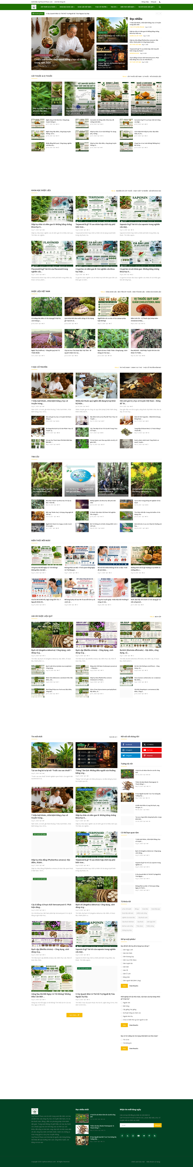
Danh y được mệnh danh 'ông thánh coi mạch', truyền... (146, 441)
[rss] (154, 1135)
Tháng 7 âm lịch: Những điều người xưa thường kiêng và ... (111, 64)
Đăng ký (153, 2)
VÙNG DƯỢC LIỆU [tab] (111, 292)
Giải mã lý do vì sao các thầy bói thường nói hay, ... (148, 525)
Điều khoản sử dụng (153, 1162)
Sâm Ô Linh (127, 974)
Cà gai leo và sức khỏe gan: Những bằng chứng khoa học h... (139, 270)
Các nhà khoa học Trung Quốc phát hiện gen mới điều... (79, 490)
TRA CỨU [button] (113, 7)
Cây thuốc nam (142, 917)
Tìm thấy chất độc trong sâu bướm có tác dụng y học (147, 513)
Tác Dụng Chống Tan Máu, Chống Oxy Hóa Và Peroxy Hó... (45, 490)
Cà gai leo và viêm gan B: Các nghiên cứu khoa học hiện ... (95, 270)
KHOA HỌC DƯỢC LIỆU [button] (66, 7)
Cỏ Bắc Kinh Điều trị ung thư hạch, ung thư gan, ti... (147, 806)
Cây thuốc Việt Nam (128, 922)
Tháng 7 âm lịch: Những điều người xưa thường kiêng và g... (95, 771)
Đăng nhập (145, 2)
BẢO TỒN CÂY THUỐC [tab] (124, 292)
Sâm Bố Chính (127, 953)
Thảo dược (140, 926)
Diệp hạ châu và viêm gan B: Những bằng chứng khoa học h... (51, 225)
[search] (160, 7)
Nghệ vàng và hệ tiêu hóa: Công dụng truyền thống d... (57, 121)
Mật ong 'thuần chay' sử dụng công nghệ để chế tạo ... (59, 513)
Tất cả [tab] (124, 76)
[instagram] (133, 1135)
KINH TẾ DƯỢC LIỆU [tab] (138, 292)
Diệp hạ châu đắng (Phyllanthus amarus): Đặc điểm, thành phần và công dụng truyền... (144, 41)
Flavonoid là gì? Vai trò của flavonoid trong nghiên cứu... (49, 270)
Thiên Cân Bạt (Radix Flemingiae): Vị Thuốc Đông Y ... (146, 783)
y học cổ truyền (126, 909)
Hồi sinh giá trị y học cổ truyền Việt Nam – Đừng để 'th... (140, 402)
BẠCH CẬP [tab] (158, 616)
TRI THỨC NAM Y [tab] (125, 367)
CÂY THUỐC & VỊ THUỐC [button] (48, 7)
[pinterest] (149, 1135)
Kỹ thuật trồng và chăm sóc (132, 1013)
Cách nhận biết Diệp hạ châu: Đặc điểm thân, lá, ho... (146, 132)
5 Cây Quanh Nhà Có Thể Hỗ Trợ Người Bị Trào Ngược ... (148, 875)
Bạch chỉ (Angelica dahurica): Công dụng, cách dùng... (148, 852)
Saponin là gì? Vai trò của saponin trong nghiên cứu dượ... (140, 225)
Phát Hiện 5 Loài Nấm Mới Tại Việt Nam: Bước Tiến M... (112, 490)
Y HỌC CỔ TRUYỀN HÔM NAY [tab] (152, 367)
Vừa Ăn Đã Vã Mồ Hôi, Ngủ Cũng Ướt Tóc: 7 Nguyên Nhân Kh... (46, 600)
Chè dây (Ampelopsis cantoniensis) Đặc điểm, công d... (146, 690)
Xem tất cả (112, 737)
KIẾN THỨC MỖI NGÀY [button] (127, 7)
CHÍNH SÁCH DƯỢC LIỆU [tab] (153, 292)
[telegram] (144, 1135)
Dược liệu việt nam (127, 913)
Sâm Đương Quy (128, 956)
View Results (133, 986)
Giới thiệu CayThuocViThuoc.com (41, 2)
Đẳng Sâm (126, 977)
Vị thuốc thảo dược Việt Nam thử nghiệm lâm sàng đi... (103, 513)
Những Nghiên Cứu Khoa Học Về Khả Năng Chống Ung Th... (144, 490)
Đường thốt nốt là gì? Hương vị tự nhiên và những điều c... (145, 569)
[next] (160, 13)
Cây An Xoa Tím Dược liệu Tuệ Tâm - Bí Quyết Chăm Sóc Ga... (78, 351)
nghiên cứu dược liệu (128, 917)
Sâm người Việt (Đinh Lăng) (132, 980)
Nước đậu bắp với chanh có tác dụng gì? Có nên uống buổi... (146, 600)
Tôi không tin (127, 1043)
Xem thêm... (73, 1015)
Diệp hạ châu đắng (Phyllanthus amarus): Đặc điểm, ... (45, 109)
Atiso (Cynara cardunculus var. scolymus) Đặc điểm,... (147, 679)
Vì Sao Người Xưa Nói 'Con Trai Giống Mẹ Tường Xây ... (147, 795)
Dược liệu (145, 909)
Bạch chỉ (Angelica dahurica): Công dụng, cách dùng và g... (51, 651)
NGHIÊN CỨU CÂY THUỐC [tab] (124, 191)
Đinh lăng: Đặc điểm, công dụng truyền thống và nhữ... (111, 109)
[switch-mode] (160, 2)
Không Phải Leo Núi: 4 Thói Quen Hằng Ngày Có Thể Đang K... (80, 569)
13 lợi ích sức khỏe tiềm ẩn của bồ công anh (147, 771)
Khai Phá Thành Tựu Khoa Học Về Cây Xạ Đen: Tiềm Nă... (58, 502)
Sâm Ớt (125, 970)
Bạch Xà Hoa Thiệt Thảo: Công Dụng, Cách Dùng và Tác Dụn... (112, 351)
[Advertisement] (96, 172)
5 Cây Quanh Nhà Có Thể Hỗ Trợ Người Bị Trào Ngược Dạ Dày (95, 995)
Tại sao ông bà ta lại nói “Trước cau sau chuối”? (112, 37)
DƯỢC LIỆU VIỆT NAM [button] (84, 7)
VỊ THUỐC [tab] (146, 76)
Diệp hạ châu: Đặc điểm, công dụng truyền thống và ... (103, 144)
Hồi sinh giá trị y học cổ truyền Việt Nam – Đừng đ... (59, 418)
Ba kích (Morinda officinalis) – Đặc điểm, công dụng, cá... (139, 651)
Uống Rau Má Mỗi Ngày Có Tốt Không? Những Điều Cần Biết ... (44, 569)
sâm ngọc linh (151, 922)
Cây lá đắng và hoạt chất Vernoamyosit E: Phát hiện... (77, 109)
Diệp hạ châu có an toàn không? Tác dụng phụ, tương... (103, 132)
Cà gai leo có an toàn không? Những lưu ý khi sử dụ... (147, 144)
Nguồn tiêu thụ (128, 1016)
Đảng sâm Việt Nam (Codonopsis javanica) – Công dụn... (103, 667)
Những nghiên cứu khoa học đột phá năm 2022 (103, 502)
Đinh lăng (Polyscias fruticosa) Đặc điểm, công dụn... (59, 690)
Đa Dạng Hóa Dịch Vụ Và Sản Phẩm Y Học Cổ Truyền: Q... (59, 429)
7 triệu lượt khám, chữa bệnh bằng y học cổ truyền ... (147, 840)
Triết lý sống (150, 926)
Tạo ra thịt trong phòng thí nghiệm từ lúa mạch (147, 502)
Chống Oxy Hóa (127, 930)
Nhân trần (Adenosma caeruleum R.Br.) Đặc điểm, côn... (59, 679)
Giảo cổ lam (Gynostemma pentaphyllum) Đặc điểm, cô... (103, 690)
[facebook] (122, 1135)
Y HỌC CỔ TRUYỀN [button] (100, 7)
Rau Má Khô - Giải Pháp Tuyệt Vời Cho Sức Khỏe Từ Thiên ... (145, 351)
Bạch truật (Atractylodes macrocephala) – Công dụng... (59, 667)
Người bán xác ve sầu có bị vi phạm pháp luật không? (112, 319)
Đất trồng (126, 1006)
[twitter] (127, 1135)
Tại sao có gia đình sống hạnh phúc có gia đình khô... (148, 818)
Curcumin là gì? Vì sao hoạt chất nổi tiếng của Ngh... (147, 121)
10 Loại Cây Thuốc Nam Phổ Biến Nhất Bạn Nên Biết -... (59, 441)
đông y (137, 909)
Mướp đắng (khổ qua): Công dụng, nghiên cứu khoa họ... (59, 144)
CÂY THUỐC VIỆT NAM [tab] (134, 76)
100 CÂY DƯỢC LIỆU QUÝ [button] (145, 7)
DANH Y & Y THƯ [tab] (136, 367)
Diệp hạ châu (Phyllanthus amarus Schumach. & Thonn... (101, 679)
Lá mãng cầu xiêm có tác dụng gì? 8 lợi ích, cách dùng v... (46, 319)
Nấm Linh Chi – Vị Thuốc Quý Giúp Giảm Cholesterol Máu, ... (144, 319)
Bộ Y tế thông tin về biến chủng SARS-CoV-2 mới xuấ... (103, 525)
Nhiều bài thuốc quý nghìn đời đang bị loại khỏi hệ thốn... (96, 402)
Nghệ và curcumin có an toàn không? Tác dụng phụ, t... (143, 109)
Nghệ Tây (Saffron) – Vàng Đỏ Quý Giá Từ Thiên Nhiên (45, 351)
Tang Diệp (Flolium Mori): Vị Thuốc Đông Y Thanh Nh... (147, 429)
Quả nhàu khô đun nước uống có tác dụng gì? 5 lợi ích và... (79, 319)
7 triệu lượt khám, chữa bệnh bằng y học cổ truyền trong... (49, 402)
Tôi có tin (126, 1040)
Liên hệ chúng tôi (59, 2)
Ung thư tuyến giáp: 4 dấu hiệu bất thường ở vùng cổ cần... (113, 600)
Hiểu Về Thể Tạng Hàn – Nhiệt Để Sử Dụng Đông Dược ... (147, 418)
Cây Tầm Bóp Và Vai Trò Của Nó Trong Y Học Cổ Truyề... (103, 429)
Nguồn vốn (126, 1003)
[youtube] (138, 1135)
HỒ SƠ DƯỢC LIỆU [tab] (155, 76)
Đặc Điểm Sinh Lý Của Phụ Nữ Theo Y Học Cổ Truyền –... (103, 418)
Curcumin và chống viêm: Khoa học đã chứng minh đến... (102, 121)
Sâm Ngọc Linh (128, 950)
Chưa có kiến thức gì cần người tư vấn (135, 1020)
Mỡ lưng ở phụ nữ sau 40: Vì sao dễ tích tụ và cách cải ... (80, 600)
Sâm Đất (126, 967)
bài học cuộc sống (127, 926)
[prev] (157, 13)
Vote (124, 986)
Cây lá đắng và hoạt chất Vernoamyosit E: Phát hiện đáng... (51, 905)
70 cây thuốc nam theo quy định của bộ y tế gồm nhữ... (103, 441)
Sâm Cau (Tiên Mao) (129, 960)
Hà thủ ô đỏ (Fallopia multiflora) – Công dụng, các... (146, 667)
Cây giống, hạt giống (129, 1009)
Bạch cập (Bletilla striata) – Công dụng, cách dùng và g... (94, 651)
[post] (62, 43)
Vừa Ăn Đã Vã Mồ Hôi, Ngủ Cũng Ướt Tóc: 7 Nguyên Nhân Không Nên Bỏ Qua (73, 13)
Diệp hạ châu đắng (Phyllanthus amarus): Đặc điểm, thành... (50, 861)
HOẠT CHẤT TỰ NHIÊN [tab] (140, 191)
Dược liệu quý (156, 909)
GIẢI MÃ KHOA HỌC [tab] (155, 191)
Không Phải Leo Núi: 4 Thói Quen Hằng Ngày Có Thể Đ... (147, 887)
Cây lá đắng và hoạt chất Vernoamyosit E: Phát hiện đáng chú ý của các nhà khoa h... (144, 58)
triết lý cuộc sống (142, 913)
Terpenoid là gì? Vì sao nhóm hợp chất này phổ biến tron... (95, 225)
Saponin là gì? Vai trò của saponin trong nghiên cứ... (148, 864)
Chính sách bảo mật (138, 1162)
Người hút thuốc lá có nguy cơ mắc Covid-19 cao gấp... (59, 525)
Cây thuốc (140, 922)
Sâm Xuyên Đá (127, 963)
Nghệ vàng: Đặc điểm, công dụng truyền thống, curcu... (58, 132)
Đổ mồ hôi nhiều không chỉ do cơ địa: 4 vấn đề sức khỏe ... (112, 569)
